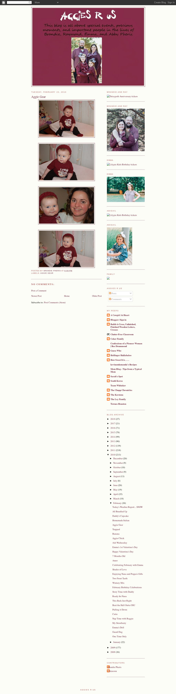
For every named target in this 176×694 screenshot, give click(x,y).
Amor (115, 560)
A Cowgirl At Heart (120, 315)
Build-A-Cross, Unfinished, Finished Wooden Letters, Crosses (123, 326)
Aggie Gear (46, 273)
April (116, 494)
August (116, 476)
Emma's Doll (118, 627)
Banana (115, 533)
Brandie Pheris (114, 667)
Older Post (97, 295)
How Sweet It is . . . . (120, 359)
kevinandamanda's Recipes (124, 364)
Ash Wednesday (119, 542)
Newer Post (36, 295)
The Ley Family (118, 399)
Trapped (116, 529)
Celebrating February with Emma (127, 564)
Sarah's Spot (117, 376)
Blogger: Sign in (118, 319)
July (115, 480)
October (117, 467)
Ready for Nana (119, 596)
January (117, 642)
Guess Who (116, 350)
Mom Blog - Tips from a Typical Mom (126, 370)
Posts (113, 293)
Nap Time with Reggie (122, 618)
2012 (113, 445)
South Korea (117, 380)
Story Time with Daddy (123, 591)
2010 (113, 454)
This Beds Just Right (122, 600)
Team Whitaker (118, 385)
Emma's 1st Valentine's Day (125, 547)
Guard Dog (117, 631)
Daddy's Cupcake (120, 515)
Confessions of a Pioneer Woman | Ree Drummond (126, 345)
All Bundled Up (119, 511)
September (118, 471)
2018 (113, 418)
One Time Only (119, 636)
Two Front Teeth (120, 578)
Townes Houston (118, 403)
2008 (113, 651)
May (115, 489)
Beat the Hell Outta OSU (123, 605)
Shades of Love (119, 569)
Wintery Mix (118, 582)
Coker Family (117, 338)
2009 (113, 647)
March (116, 498)
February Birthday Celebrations (127, 587)
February (117, 503)
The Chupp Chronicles (121, 390)
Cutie (115, 614)
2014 (113, 436)
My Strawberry (119, 622)
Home (67, 295)
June (115, 485)
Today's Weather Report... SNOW (127, 506)
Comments (116, 299)
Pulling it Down (119, 609)
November (118, 462)
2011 (113, 450)
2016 (113, 427)
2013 (113, 441)
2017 (113, 423)
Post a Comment (38, 290)
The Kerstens (117, 394)
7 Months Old (118, 556)
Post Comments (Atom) (54, 302)
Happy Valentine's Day (123, 551)
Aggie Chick (118, 538)
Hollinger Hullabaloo (121, 355)
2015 (113, 432)
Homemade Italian (120, 520)
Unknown (112, 671)
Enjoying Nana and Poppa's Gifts (127, 573)
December (118, 458)
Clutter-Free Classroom (122, 334)
